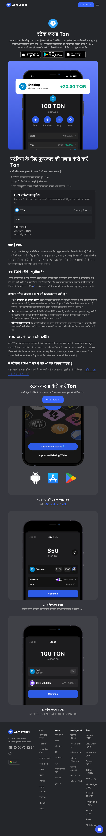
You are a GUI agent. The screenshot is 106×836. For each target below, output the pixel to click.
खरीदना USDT (76, 781)
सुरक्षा (57, 763)
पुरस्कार (58, 783)
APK (64, 504)
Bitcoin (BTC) (89, 736)
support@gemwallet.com (19, 741)
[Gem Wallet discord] (10, 747)
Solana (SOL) (89, 763)
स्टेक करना (43, 763)
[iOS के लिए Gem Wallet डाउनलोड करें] (30, 54)
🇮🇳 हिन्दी (13, 762)
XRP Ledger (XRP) (91, 786)
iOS (47, 504)
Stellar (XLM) (89, 812)
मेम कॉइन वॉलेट (45, 758)
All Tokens (91, 825)
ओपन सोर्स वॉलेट (43, 736)
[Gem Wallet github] (23, 747)
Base (41, 808)
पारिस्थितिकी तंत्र (60, 770)
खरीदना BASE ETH (76, 745)
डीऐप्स (41, 775)
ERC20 (42, 791)
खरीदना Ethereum (75, 760)
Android (54, 504)
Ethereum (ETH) (91, 754)
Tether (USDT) (89, 771)
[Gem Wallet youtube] (28, 747)
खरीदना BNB (75, 752)
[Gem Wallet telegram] (15, 747)
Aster (88, 819)
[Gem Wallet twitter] (19, 747)
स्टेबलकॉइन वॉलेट (43, 751)
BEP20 (42, 803)
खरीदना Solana (73, 768)
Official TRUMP (89, 795)
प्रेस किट (58, 746)
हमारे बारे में (59, 735)
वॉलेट (35, 286)
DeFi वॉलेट (43, 743)
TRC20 (42, 797)
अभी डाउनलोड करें (86, 4)
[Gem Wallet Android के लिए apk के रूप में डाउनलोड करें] (75, 54)
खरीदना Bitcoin (73, 736)
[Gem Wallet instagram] (32, 747)
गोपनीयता (58, 757)
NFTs (41, 769)
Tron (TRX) (91, 778)
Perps (42, 780)
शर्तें (56, 752)
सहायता (58, 777)
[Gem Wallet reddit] (10, 753)
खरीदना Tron (75, 775)
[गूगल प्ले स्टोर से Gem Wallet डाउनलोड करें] (53, 54)
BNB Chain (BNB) (91, 745)
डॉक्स (57, 740)
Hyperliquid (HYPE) (91, 803)
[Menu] (98, 5)
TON (54, 210)
